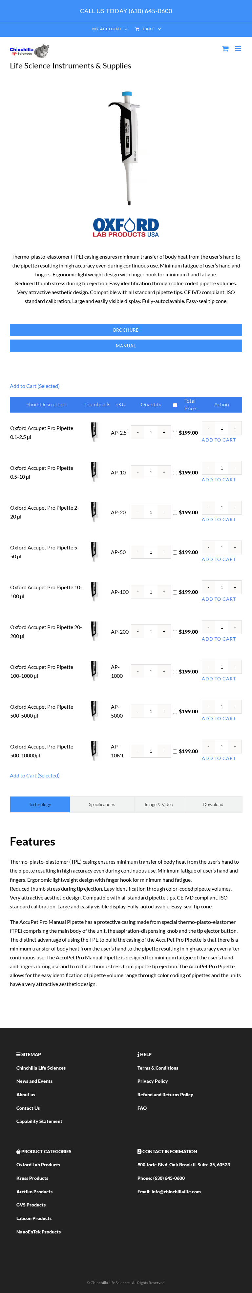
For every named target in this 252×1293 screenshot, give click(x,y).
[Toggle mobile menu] (238, 48)
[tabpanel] (126, 910)
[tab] (40, 804)
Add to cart (219, 440)
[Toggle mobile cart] (225, 48)
